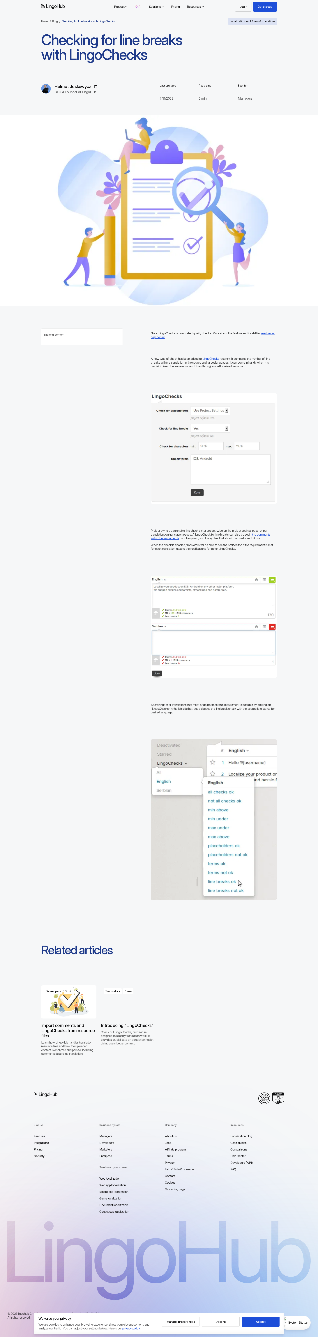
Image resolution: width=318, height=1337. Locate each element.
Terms (169, 1156)
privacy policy (131, 1328)
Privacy (170, 1162)
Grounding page (175, 1189)
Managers (105, 1136)
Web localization (109, 1178)
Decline (220, 1322)
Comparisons (238, 1149)
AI (139, 6)
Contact (170, 1176)
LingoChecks (210, 358)
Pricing (175, 6)
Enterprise (105, 1156)
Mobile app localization (113, 1192)
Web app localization (112, 1185)
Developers (106, 1143)
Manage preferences (181, 1322)
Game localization (110, 1198)
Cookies (170, 1182)
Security (39, 1156)
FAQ (233, 1169)
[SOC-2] (264, 1098)
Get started (265, 6)
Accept (261, 1322)
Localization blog (241, 1136)
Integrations (41, 1143)
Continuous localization (114, 1211)
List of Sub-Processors (180, 1169)
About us (170, 1136)
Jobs (168, 1143)
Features (39, 1136)
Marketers (105, 1149)
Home (44, 21)
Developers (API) (241, 1162)
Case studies (238, 1143)
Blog (55, 21)
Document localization (113, 1205)
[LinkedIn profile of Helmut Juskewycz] (96, 86)
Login (243, 6)
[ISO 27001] (278, 1098)
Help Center (237, 1156)
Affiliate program (175, 1149)
